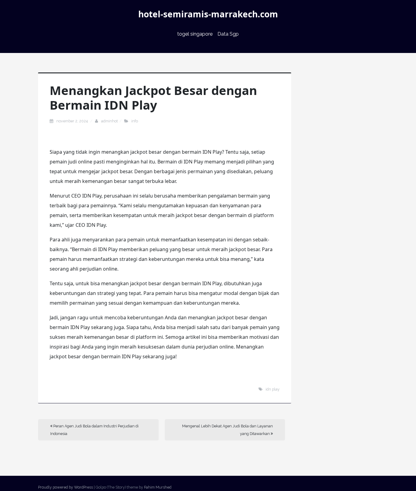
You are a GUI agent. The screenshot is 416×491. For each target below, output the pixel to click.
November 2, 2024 (72, 121)
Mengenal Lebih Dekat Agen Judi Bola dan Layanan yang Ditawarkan (227, 430)
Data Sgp (228, 34)
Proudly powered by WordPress (65, 487)
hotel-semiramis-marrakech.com (208, 14)
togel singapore (195, 34)
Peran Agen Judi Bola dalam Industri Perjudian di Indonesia (94, 430)
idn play (273, 389)
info (134, 121)
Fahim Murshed (157, 487)
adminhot (109, 121)
